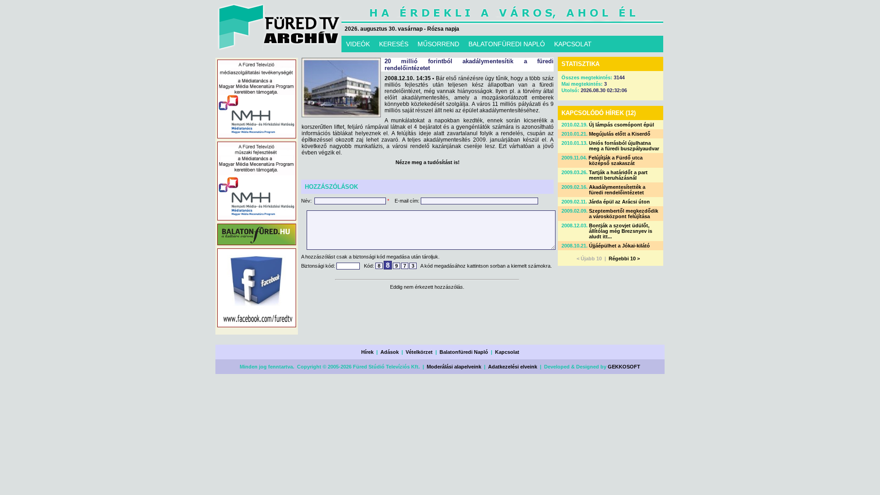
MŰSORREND (438, 44)
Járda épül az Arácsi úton (619, 201)
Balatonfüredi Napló (464, 352)
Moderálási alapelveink (454, 366)
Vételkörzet (419, 352)
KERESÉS (393, 44)
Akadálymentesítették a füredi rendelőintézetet (617, 189)
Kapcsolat (507, 352)
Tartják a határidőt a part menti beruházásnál (618, 175)
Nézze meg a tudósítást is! (428, 162)
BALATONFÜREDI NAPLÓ (506, 44)
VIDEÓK (358, 44)
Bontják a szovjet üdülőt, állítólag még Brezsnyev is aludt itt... (620, 231)
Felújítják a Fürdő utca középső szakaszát (615, 160)
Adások (389, 352)
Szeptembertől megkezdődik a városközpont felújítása (623, 213)
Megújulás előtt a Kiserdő (619, 134)
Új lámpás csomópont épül (621, 124)
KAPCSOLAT (573, 44)
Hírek (367, 352)
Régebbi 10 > (624, 258)
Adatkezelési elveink (512, 366)
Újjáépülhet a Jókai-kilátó (619, 245)
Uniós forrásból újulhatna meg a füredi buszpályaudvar (624, 145)
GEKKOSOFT (624, 366)
